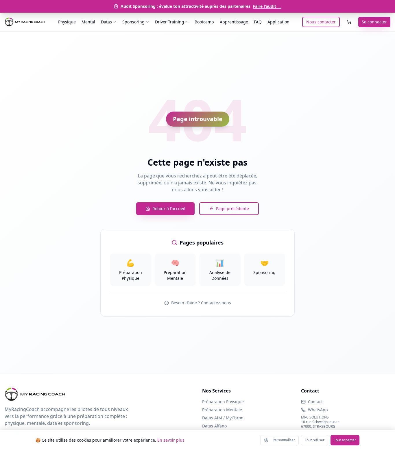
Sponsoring (133, 22)
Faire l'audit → (267, 6)
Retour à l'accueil (168, 208)
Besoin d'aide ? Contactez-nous (201, 302)
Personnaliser (284, 440)
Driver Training (169, 22)
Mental (88, 22)
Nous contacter (321, 22)
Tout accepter (345, 440)
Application (278, 22)
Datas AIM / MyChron (222, 418)
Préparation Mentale (222, 409)
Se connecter (374, 22)
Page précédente (232, 208)
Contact (315, 401)
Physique (67, 22)
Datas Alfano (214, 426)
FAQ (258, 22)
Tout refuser (314, 440)
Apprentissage (234, 22)
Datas (106, 22)
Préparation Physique (223, 401)
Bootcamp (204, 22)
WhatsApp (318, 409)
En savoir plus (170, 440)
